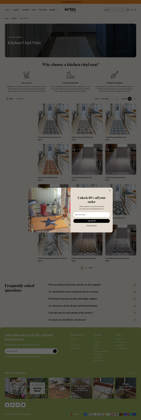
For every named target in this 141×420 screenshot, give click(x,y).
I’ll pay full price (92, 225)
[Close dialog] (110, 190)
